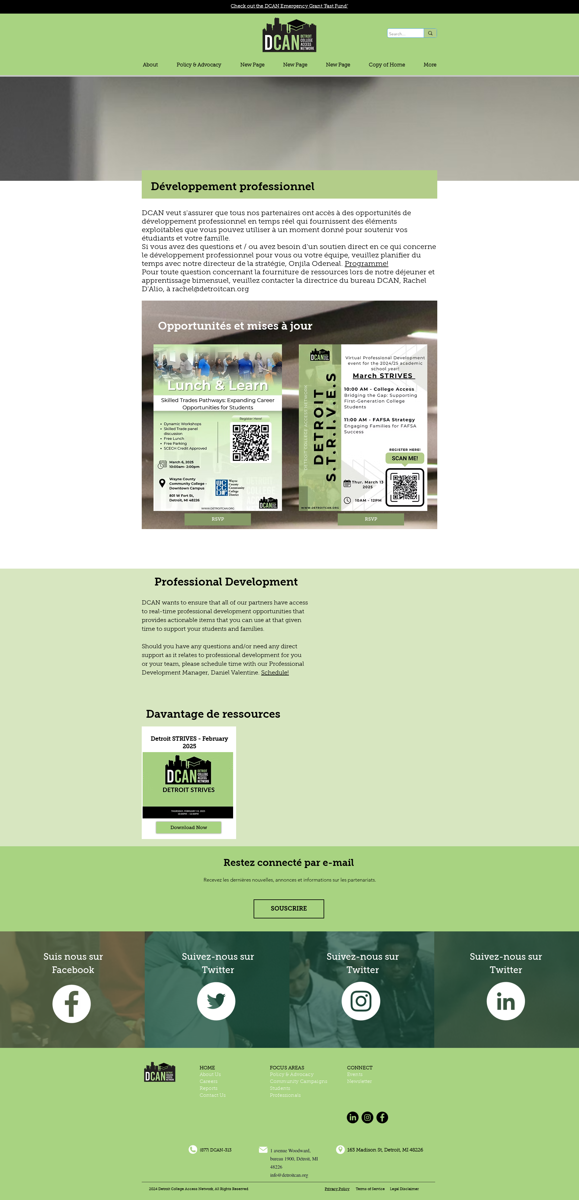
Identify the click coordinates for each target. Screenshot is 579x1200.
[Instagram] (361, 1001)
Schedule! (275, 672)
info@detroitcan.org (289, 1175)
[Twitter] (216, 1001)
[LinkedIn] (505, 1001)
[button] (199, 65)
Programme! (366, 264)
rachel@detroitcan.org (210, 289)
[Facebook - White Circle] (71, 1004)
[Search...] (430, 33)
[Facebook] (382, 1117)
